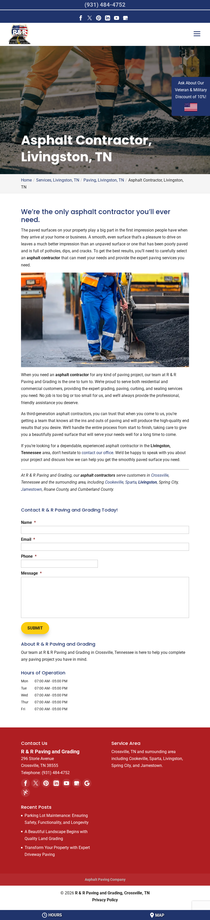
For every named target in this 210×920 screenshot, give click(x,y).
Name (28, 522)
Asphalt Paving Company (105, 879)
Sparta (130, 482)
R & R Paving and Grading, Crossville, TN (112, 893)
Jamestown (31, 489)
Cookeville (114, 482)
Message (31, 573)
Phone (29, 556)
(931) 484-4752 (105, 5)
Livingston (147, 482)
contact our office (97, 452)
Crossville (160, 475)
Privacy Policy (105, 899)
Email (28, 539)
